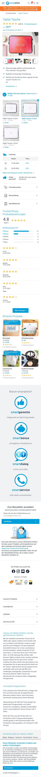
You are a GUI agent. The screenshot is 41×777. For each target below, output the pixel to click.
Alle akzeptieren (8, 768)
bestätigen (7, 521)
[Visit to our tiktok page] (27, 571)
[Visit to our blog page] (23, 571)
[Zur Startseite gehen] (13, 3)
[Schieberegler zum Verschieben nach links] (5, 61)
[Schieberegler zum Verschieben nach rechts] (35, 61)
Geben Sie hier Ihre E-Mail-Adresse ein (16, 513)
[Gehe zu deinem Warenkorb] (37, 2)
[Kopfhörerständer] (30, 358)
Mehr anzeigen (20, 310)
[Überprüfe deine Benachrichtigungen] (34, 2)
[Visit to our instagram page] (18, 571)
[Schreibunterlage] (30, 327)
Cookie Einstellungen (10, 773)
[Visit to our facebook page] (13, 571)
